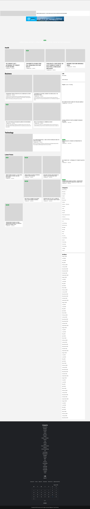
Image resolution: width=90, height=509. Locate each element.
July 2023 (64, 329)
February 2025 (64, 289)
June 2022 (64, 357)
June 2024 (64, 306)
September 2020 (65, 398)
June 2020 (64, 405)
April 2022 (64, 361)
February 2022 (64, 365)
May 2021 (63, 384)
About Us (40, 481)
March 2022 (64, 363)
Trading (63, 248)
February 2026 (64, 264)
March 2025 (64, 287)
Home (36, 481)
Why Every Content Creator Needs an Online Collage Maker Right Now (51, 175)
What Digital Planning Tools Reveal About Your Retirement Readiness (32, 199)
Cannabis (63, 193)
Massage (63, 227)
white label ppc (65, 79)
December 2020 (65, 394)
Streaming (64, 242)
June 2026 (64, 260)
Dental (63, 198)
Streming (64, 244)
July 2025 (64, 279)
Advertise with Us (57, 481)
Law (63, 221)
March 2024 (64, 312)
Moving (63, 229)
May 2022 (63, 359)
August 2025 (64, 277)
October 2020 (64, 396)
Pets (63, 233)
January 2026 (64, 266)
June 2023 (64, 331)
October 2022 (64, 348)
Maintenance (64, 225)
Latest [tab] (67, 84)
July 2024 (64, 304)
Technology (64, 246)
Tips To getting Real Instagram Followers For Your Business (18, 121)
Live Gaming (64, 223)
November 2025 (65, 271)
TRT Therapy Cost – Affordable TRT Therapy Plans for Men (13, 65)
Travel (63, 250)
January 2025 (64, 291)
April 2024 (64, 310)
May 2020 (63, 407)
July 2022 (64, 354)
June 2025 (64, 281)
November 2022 (65, 346)
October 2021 (64, 373)
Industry (63, 216)
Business (63, 191)
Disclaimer (45, 481)
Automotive (64, 189)
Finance (26, 181)
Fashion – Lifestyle (65, 204)
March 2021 (64, 388)
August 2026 (64, 256)
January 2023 (64, 342)
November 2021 (65, 371)
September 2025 (65, 275)
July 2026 (64, 258)
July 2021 (64, 380)
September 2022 (65, 350)
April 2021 (64, 386)
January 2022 (64, 367)
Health (63, 212)
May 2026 (63, 262)
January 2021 (64, 392)
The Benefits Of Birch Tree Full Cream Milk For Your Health (33, 65)
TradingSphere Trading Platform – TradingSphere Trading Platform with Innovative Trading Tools (13, 223)
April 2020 (64, 409)
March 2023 (64, 338)
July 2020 (64, 403)
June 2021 (64, 382)
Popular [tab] (63, 84)
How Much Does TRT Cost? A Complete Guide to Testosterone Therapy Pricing (51, 199)
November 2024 (65, 296)
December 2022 (65, 344)
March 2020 (64, 411)
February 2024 (64, 315)
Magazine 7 (52, 507)
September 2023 (65, 325)
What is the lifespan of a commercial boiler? (43, 121)
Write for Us (50, 481)
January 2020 (64, 415)
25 (37, 496)
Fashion (63, 202)
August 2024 (64, 302)
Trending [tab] (71, 84)
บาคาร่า (45, 478)
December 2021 (65, 369)
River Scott (9, 68)
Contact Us (32, 481)
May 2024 (63, 308)
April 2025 (64, 285)
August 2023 (64, 327)
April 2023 (64, 336)
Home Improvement (66, 214)
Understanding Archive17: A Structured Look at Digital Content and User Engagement (51, 13)
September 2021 (65, 375)
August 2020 (64, 401)
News (45, 40)
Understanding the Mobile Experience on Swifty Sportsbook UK (32, 175)
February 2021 (64, 390)
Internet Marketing (65, 219)
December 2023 (65, 319)
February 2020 (64, 413)
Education (64, 200)
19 (41, 494)
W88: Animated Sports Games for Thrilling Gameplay (72, 101)
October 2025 (64, 273)
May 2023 (63, 333)
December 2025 (65, 268)
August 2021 (64, 377)
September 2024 (65, 300)
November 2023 (65, 321)
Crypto (64, 139)
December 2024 (65, 294)
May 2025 (63, 283)
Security (63, 235)
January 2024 (64, 317)
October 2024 (64, 298)
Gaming (26, 157)
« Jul (44, 500)
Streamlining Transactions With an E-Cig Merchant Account (18, 93)
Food (63, 208)
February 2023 (64, 340)
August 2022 (64, 352)
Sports (63, 240)
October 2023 (64, 323)
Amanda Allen (29, 68)
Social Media (64, 237)
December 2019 (65, 417)
